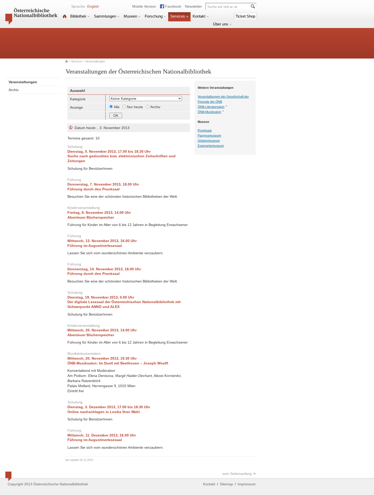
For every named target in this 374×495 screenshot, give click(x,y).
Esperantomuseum (211, 146)
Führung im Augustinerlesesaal (94, 246)
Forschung (154, 16)
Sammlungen (105, 16)
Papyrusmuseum (209, 135)
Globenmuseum (209, 141)
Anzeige (76, 107)
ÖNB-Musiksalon (209, 112)
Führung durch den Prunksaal (93, 189)
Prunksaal (205, 130)
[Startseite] (64, 16)
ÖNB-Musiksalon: (117, 363)
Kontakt (199, 16)
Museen (130, 16)
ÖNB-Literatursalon (211, 107)
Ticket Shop (245, 16)
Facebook (173, 6)
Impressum (247, 484)
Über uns (220, 24)
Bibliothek (78, 16)
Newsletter (193, 6)
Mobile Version (144, 6)
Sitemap (226, 484)
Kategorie (77, 99)
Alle (117, 107)
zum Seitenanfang (237, 474)
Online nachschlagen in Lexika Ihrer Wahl (103, 412)
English (93, 6)
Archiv (14, 90)
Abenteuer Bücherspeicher (90, 217)
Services (177, 16)
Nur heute (135, 107)
